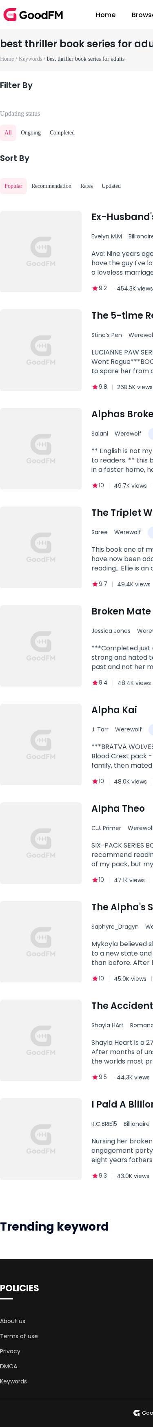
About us (12, 1321)
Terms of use (19, 1336)
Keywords (13, 1381)
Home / (9, 59)
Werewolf (128, 433)
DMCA (8, 1366)
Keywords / (33, 59)
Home (105, 15)
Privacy (10, 1351)
